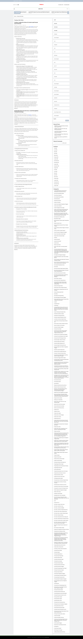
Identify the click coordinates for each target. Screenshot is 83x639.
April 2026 (55, 153)
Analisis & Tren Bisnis (57, 202)
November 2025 (56, 162)
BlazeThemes (47, 637)
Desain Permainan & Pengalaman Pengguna (60, 232)
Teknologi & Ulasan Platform (58, 571)
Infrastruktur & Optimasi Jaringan (59, 313)
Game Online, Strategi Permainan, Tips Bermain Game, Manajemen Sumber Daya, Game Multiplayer (61, 275)
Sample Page (40, 8)
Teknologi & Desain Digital (58, 550)
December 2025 (56, 160)
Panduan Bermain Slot (57, 418)
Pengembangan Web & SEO (58, 467)
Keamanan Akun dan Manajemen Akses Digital (61, 336)
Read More (15, 108)
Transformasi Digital (57, 615)
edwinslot (55, 237)
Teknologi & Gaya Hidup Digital (58, 555)
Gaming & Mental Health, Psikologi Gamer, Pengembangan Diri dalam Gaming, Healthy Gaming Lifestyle (60, 283)
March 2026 (56, 155)
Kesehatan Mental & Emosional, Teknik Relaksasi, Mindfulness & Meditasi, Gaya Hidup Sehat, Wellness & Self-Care (61, 363)
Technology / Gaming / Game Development (60, 548)
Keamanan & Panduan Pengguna (58, 327)
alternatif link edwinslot (57, 200)
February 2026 (56, 157)
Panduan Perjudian (57, 455)
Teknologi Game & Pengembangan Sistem (60, 585)
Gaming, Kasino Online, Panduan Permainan (60, 287)
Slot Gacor (55, 55)
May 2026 (55, 151)
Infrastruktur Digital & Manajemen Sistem (60, 317)
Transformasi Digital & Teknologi (59, 617)
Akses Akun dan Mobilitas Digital (59, 193)
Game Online (56, 266)
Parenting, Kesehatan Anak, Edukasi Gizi (60, 462)
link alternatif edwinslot (57, 379)
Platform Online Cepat (57, 491)
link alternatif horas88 (57, 381)
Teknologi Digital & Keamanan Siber (59, 577)
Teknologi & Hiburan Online (58, 557)
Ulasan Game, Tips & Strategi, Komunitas (60, 624)
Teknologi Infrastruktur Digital (58, 589)
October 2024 (56, 185)
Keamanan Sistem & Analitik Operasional (60, 351)
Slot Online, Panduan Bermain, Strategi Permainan (61, 518)
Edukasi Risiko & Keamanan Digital (59, 235)
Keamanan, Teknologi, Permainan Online (60, 353)
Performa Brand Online (57, 469)
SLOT (55, 500)
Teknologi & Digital (57, 552)
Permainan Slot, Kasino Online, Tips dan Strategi (61, 486)
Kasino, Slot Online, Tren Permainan (59, 325)
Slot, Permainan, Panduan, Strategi (59, 527)
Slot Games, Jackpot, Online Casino (59, 504)
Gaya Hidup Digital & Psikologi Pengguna (60, 297)
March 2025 (56, 176)
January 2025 (56, 180)
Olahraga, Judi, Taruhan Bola (58, 399)
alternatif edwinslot (57, 198)
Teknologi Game (56, 583)
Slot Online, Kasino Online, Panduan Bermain (60, 511)
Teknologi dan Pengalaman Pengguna (59, 573)
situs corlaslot (31, 26)
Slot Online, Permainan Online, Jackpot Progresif (61, 520)
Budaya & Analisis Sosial (57, 223)
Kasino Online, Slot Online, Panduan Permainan (61, 323)
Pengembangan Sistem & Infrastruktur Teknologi (61, 465)
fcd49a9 (16, 25)
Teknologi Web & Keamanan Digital (59, 607)
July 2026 (55, 148)
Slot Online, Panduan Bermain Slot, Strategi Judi (61, 516)
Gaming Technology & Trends (58, 285)
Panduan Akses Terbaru (57, 416)
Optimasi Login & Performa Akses (59, 407)
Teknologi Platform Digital (58, 598)
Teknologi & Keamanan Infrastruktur (59, 564)
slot (54, 41)
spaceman (55, 97)
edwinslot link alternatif (57, 241)
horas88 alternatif (56, 303)
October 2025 (56, 164)
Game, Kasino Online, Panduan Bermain (59, 280)
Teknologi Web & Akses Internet (58, 605)
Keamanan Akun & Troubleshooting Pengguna (60, 334)
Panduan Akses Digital (57, 413)
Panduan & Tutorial (57, 411)
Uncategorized (56, 626)
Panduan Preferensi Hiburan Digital (59, 458)
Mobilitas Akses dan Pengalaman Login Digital (61, 392)
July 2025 (55, 169)
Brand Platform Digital (57, 218)
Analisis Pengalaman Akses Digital (59, 207)
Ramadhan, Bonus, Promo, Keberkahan (59, 495)
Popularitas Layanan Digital (58, 493)
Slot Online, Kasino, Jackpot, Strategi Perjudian (61, 513)
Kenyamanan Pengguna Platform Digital (60, 357)
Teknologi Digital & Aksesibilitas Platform (60, 575)
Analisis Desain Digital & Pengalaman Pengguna (61, 204)
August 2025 (56, 167)
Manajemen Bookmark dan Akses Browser (60, 385)
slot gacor (30, 114)
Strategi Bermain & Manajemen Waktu (59, 531)
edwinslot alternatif (57, 239)
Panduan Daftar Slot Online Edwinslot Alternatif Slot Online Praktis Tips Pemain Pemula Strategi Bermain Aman (61, 421)
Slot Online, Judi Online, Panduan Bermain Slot (61, 509)
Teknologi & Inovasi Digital (58, 561)
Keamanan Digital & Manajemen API (59, 343)
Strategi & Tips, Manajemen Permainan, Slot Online (61, 529)
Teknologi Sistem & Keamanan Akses (59, 602)
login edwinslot (56, 383)
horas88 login (56, 305)
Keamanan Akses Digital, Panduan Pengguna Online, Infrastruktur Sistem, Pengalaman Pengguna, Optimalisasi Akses (60, 331)
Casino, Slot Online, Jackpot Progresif (59, 230)
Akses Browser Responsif (58, 195)
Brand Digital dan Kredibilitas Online (59, 216)
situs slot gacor (56, 37)
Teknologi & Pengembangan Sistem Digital (60, 568)
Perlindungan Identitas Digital (58, 478)
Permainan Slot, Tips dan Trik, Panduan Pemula (61, 488)
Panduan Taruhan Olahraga (58, 460)
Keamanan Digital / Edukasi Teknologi (59, 339)
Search (55, 118)
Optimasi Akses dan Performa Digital (59, 404)
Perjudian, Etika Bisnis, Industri (58, 474)
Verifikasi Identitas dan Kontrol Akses (59, 631)
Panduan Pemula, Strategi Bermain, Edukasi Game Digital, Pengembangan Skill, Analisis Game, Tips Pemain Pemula (61, 444)
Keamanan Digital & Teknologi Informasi (60, 345)
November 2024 (56, 183)
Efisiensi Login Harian (57, 244)
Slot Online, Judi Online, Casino (58, 506)
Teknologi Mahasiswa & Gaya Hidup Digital (60, 593)
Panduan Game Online (57, 426)
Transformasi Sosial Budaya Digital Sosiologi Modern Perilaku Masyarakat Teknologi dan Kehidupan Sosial (60, 620)
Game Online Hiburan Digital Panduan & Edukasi (61, 268)
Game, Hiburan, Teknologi (58, 278)
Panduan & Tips (56, 409)
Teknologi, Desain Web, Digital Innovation (60, 609)
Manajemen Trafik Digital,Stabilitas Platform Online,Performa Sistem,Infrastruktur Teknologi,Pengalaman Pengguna (60, 389)
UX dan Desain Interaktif (57, 628)
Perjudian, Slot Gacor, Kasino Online (59, 476)
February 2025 (56, 178)
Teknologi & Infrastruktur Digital (58, 559)
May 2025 (55, 173)
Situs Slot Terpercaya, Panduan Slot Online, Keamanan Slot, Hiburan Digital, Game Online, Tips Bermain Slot (61, 498)
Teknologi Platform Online (58, 600)
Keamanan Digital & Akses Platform (59, 341)
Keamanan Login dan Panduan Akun (59, 349)
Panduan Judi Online (57, 431)
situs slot (55, 69)
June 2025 (55, 171)
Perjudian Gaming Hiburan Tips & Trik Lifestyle (61, 471)
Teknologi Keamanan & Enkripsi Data (59, 591)
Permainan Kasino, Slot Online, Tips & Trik (60, 484)
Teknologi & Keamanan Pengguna (59, 566)
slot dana (55, 76)
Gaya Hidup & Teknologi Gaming (58, 295)
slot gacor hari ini (56, 502)
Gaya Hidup (55, 293)
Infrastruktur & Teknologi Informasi (59, 315)
